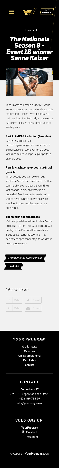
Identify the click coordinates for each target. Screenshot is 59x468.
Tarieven (13, 265)
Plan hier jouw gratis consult (25, 257)
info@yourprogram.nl (29, 403)
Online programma (29, 355)
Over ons (29, 351)
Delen (17, 300)
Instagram (32, 436)
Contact (29, 364)
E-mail (36, 308)
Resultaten (29, 360)
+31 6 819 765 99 (29, 398)
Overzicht (31, 30)
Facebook (32, 432)
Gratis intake (29, 346)
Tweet (36, 300)
